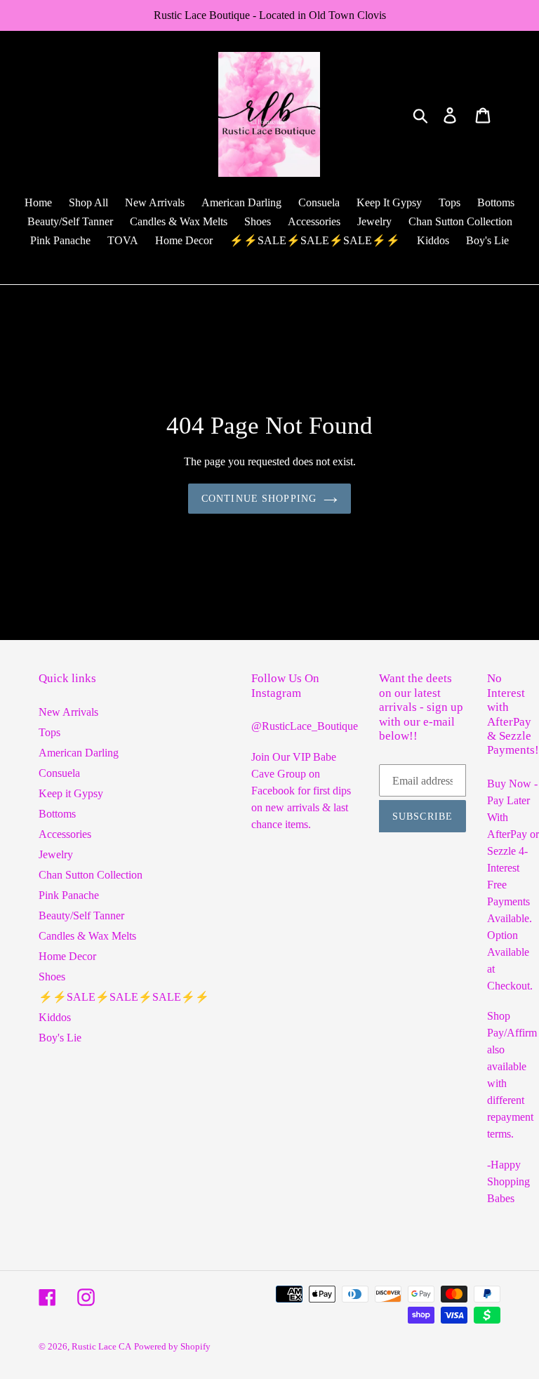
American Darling (79, 753)
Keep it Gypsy (71, 793)
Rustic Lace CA (101, 1346)
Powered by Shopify (172, 1346)
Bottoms (57, 814)
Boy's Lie (60, 1038)
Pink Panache (69, 895)
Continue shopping (259, 498)
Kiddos (55, 1017)
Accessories (65, 834)
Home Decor (67, 956)
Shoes (52, 976)
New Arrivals (68, 712)
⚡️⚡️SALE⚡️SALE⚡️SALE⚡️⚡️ (124, 997)
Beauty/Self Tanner (81, 915)
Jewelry (56, 854)
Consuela (59, 773)
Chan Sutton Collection (90, 875)
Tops (49, 732)
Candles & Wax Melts (87, 936)
